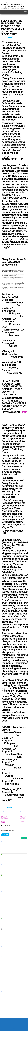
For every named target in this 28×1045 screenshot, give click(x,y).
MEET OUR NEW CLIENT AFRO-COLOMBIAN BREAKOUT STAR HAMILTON (23, 819)
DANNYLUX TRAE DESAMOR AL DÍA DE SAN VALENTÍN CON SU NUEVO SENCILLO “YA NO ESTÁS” (4, 819)
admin (15, 37)
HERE (23, 412)
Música (9, 807)
